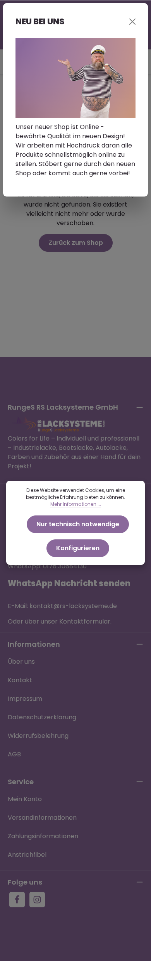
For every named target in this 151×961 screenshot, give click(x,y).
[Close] (132, 22)
